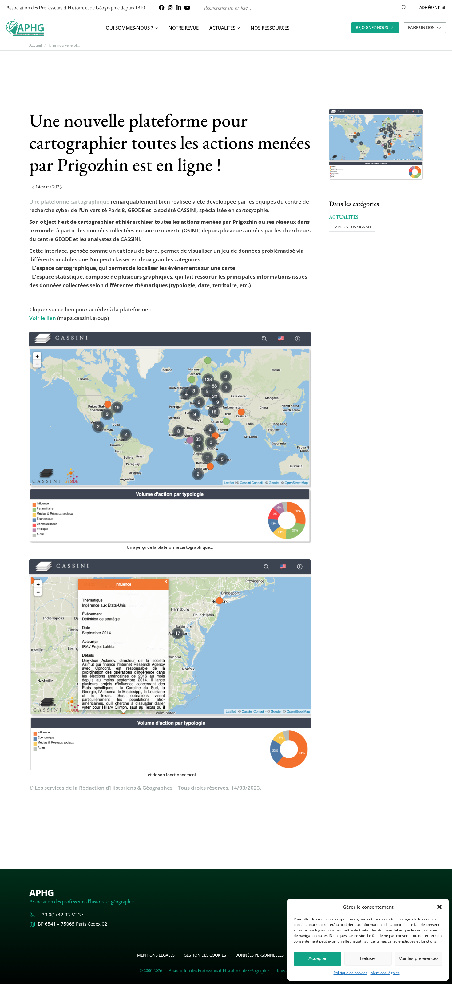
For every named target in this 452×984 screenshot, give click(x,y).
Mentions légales (385, 972)
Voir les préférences (419, 958)
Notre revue (184, 28)
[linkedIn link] (178, 7)
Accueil (35, 45)
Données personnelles (259, 955)
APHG (41, 892)
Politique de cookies (350, 972)
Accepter (317, 958)
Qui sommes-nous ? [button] (129, 28)
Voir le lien (42, 318)
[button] (439, 907)
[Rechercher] (404, 7)
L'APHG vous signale (352, 227)
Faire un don (421, 27)
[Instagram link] (170, 7)
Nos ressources (270, 28)
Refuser (368, 958)
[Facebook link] (161, 7)
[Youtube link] (187, 7)
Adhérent (429, 7)
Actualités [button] (222, 28)
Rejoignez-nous (372, 27)
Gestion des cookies (205, 955)
